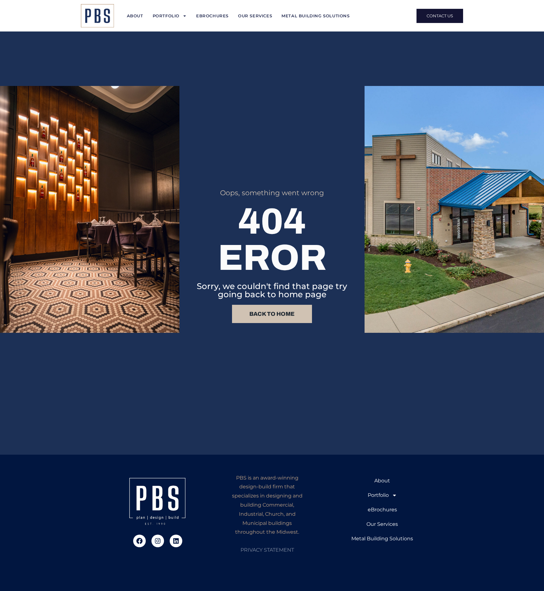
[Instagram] (157, 541)
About (135, 15)
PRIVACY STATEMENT (267, 550)
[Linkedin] (176, 541)
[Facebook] (139, 541)
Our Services (255, 15)
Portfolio (166, 15)
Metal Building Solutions (315, 15)
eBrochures (212, 15)
